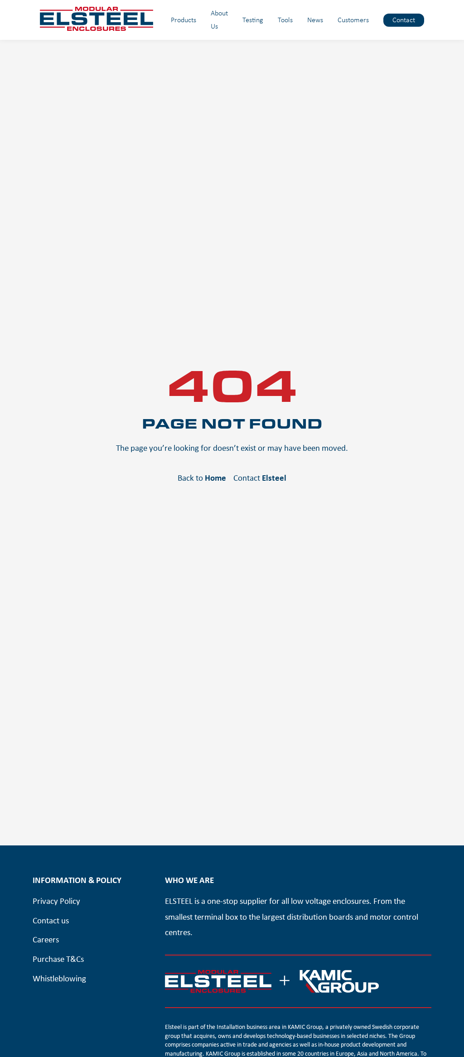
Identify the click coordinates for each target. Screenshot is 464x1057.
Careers (46, 939)
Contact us (51, 920)
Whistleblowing (59, 978)
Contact (403, 19)
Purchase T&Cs (58, 959)
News (315, 19)
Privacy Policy (56, 901)
